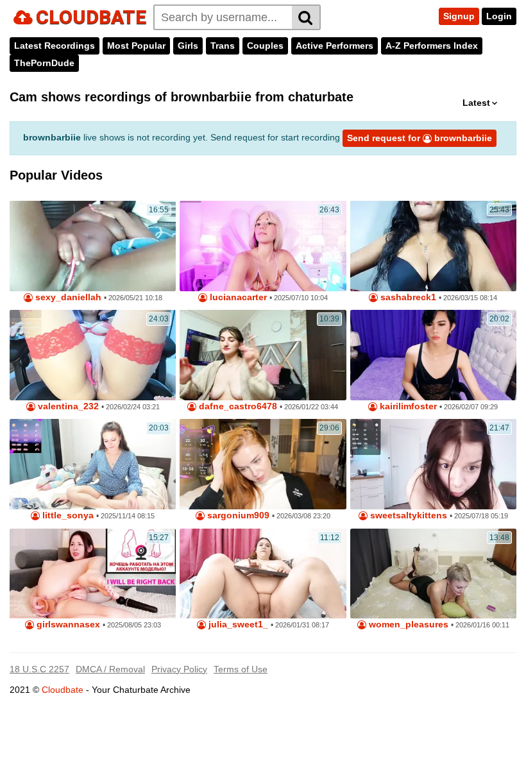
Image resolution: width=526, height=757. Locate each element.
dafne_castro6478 (236, 406)
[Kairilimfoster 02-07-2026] (433, 355)
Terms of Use (240, 669)
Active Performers (334, 45)
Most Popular (136, 45)
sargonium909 (237, 515)
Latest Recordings (54, 45)
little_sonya (67, 515)
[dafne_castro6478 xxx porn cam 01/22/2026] (263, 355)
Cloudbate (62, 690)
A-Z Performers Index (432, 45)
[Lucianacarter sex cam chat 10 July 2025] (263, 246)
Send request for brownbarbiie (419, 138)
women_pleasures (407, 624)
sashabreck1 (407, 297)
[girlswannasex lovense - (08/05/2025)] (93, 574)
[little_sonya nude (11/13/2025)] (93, 464)
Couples (265, 45)
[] (306, 17)
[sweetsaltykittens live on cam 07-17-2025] (433, 464)
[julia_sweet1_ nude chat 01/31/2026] (263, 574)
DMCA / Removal (110, 669)
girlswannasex (67, 624)
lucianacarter (237, 297)
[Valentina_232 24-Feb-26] (93, 355)
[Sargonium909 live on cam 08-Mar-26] (263, 464)
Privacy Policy (179, 669)
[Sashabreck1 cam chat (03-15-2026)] (433, 246)
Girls (188, 45)
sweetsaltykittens (407, 515)
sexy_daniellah (67, 297)
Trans (222, 45)
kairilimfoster (407, 406)
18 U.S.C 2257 (39, 669)
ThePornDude (44, 63)
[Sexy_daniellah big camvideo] (93, 246)
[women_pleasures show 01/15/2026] (433, 574)
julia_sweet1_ (237, 624)
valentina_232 (67, 406)
